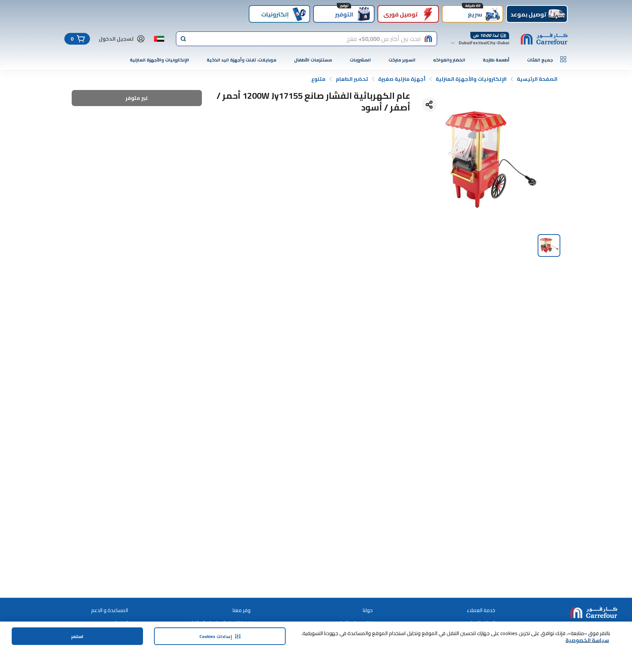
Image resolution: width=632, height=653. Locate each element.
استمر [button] (77, 636)
